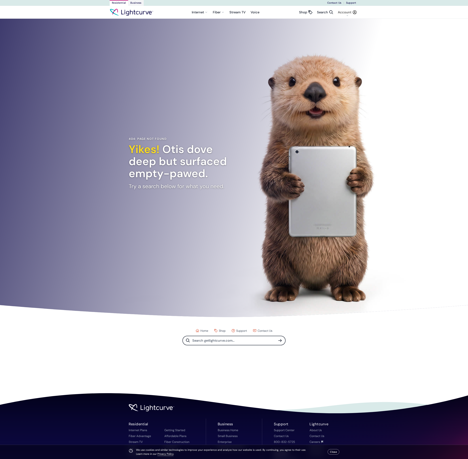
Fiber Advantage (140, 436)
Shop (222, 331)
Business (135, 2)
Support (351, 2)
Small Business (228, 436)
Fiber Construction (176, 442)
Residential (119, 2)
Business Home (228, 430)
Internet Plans (138, 430)
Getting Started (174, 430)
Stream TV (237, 12)
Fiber (217, 12)
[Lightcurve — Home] (131, 12)
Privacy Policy (165, 454)
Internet (198, 12)
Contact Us (334, 2)
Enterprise (225, 442)
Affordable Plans (175, 436)
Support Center (284, 430)
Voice (255, 12)
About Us (316, 430)
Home (204, 331)
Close (333, 452)
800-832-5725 (284, 442)
